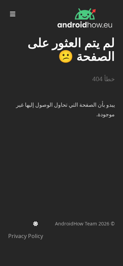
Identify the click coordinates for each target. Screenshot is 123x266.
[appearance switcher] (35, 224)
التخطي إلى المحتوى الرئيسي (72, 6)
